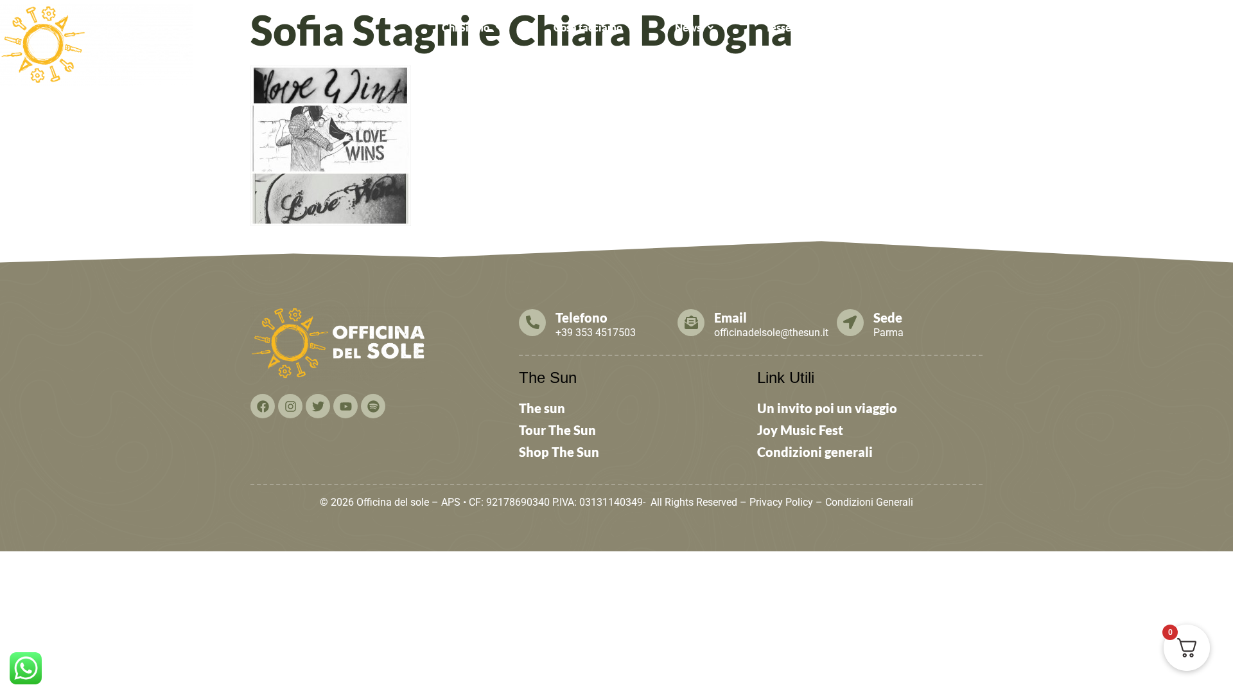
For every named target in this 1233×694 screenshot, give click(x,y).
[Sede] (850, 322)
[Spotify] (373, 406)
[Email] (691, 322)
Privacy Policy (781, 502)
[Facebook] (262, 406)
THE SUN (1185, 27)
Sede (887, 317)
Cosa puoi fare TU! (953, 27)
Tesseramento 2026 (811, 27)
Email (730, 317)
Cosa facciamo (588, 27)
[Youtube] (345, 406)
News (688, 27)
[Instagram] (290, 406)
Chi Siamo (465, 27)
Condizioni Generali (869, 502)
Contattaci (1087, 27)
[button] (471, 27)
